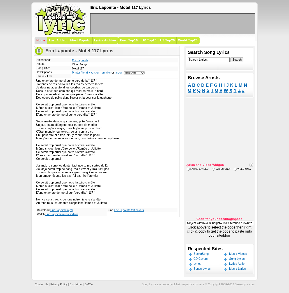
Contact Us (41, 284)
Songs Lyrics (202, 268)
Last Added (58, 40)
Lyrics (197, 263)
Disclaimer (76, 284)
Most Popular (80, 40)
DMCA (89, 284)
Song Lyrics (237, 258)
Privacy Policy (59, 284)
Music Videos (238, 253)
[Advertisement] (172, 23)
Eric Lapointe (80, 60)
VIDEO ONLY (244, 169)
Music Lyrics (237, 268)
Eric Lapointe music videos (61, 214)
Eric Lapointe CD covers (129, 210)
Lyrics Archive (105, 40)
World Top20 (188, 40)
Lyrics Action (237, 263)
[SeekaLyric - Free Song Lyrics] (60, 34)
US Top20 (167, 40)
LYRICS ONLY (223, 169)
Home (40, 40)
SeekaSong (201, 253)
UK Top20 (149, 40)
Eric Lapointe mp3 (61, 210)
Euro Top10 (129, 40)
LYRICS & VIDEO (199, 169)
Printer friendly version (86, 72)
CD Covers (200, 258)
